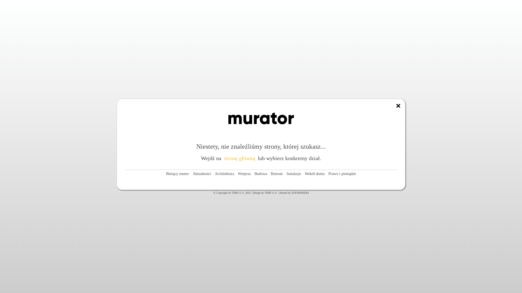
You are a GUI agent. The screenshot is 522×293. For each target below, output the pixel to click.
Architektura (224, 174)
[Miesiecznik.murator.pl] (261, 130)
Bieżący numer (177, 174)
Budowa (260, 174)
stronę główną (239, 158)
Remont (277, 174)
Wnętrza (244, 174)
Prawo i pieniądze (342, 174)
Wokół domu (315, 174)
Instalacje (294, 174)
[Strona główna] (398, 106)
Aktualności (202, 174)
